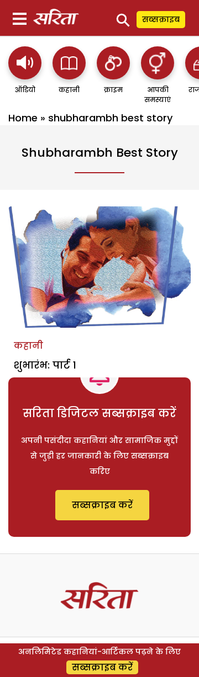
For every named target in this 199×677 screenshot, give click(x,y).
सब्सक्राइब (161, 19)
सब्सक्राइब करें (102, 505)
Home (23, 118)
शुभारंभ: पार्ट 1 (45, 365)
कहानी (28, 345)
